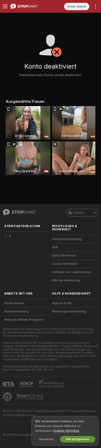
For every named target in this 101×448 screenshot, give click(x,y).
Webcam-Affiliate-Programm (23, 319)
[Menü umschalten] (5, 6)
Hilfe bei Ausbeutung (66, 280)
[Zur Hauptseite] (30, 6)
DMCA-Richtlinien (64, 255)
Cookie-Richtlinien (64, 263)
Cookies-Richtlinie (66, 430)
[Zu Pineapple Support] (8, 396)
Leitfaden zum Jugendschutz (71, 272)
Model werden (14, 303)
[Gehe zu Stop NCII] (30, 396)
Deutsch (78, 212)
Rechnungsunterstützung (69, 311)
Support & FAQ (62, 303)
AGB (55, 247)
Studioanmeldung (16, 311)
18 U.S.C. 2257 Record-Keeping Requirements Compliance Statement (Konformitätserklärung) (50, 413)
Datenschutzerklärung (67, 239)
